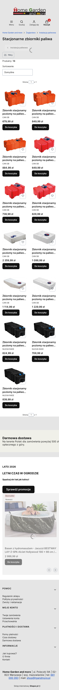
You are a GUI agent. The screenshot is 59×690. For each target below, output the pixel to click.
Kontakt (6, 659)
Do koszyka (11, 127)
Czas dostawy (9, 637)
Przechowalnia (9, 621)
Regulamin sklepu (11, 596)
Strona (25, 82)
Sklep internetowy (26, 686)
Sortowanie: (8, 66)
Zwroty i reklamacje (12, 602)
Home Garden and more (12, 32)
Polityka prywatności (12, 599)
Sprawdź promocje (18, 489)
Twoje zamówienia (11, 615)
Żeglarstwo (31, 32)
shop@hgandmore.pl (38, 677)
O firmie (6, 656)
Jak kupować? (9, 653)
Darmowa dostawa (11, 640)
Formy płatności (10, 634)
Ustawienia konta (10, 618)
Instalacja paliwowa (47, 32)
